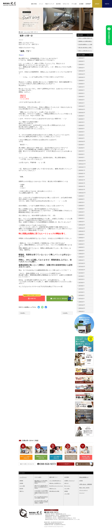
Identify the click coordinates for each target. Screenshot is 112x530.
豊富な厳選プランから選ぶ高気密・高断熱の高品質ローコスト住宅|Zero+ (41, 481)
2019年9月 (81, 195)
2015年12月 (81, 304)
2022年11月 (81, 109)
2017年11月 (81, 266)
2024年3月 (81, 61)
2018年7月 (81, 240)
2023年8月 (81, 83)
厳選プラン (22, 491)
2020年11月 (81, 163)
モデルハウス (66, 3)
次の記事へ (65, 313)
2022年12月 (81, 106)
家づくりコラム (67, 485)
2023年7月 (81, 86)
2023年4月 (81, 96)
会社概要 (81, 3)
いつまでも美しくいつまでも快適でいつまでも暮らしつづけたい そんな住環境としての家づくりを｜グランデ (41, 492)
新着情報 (21, 480)
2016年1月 (81, 301)
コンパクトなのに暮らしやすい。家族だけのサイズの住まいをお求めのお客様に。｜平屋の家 (41, 501)
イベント (41, 3)
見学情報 (21, 483)
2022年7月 (81, 122)
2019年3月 (81, 215)
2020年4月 (81, 179)
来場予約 (107, 3)
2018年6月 (81, 244)
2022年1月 (81, 138)
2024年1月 (81, 67)
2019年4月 (81, 211)
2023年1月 (81, 102)
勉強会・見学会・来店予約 (84, 487)
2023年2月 (81, 99)
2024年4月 (81, 57)
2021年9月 (81, 144)
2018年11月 (81, 227)
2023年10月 (81, 77)
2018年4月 (81, 250)
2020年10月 (81, 167)
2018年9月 (81, 234)
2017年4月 (81, 288)
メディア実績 (66, 493)
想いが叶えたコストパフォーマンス (56, 485)
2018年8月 (81, 237)
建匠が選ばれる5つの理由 (54, 491)
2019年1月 (81, 221)
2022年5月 (81, 128)
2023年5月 (81, 93)
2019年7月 (81, 202)
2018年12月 (81, 224)
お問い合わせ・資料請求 (85, 484)
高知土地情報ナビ (83, 477)
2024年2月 (81, 64)
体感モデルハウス (52, 488)
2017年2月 (81, 295)
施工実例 (58, 3)
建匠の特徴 (34, 3)
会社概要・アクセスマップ (69, 480)
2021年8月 (81, 147)
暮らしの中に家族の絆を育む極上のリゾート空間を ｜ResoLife (41, 497)
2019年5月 (81, 208)
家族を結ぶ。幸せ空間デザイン (55, 483)
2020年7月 (81, 176)
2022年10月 (81, 112)
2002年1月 (81, 311)
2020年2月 (81, 186)
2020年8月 (81, 173)
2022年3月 (81, 134)
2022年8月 (81, 118)
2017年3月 (81, 292)
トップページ (23, 477)
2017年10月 (81, 269)
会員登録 (81, 480)
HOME (21, 32)
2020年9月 (81, 170)
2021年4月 (81, 157)
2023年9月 (81, 80)
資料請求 (97, 3)
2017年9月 (81, 272)
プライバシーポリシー (83, 490)
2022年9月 (81, 115)
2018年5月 (81, 247)
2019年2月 (81, 218)
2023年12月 (81, 70)
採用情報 (66, 491)
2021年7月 (81, 151)
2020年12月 (81, 160)
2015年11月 (81, 308)
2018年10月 (81, 231)
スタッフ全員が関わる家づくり (55, 480)
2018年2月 (81, 256)
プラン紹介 (74, 3)
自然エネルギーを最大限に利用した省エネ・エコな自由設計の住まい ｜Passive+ (41, 486)
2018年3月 (81, 253)
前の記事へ (23, 313)
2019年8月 (81, 199)
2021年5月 (81, 154)
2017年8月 (81, 276)
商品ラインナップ (49, 3)
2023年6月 (81, 90)
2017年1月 (81, 298)
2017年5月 (81, 285)
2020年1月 (81, 189)
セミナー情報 (22, 485)
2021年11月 (81, 141)
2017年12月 (81, 263)
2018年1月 (81, 260)
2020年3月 (81, 183)
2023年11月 (81, 74)
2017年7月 (81, 279)
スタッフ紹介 (66, 488)
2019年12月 (81, 192)
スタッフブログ (27, 32)
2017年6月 (81, 282)
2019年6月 (81, 205)
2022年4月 (81, 131)
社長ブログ (66, 483)
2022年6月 (81, 125)
